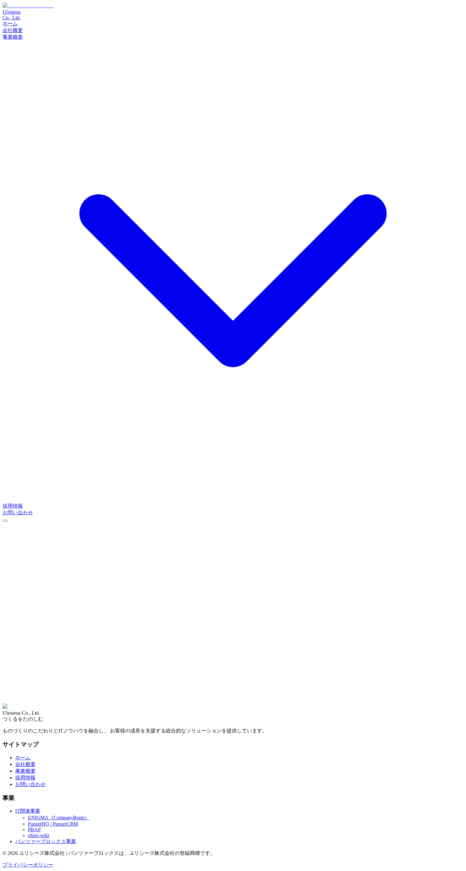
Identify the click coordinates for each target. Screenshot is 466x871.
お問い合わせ (18, 512)
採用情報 (13, 506)
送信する (15, 709)
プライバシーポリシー (28, 865)
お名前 (12, 604)
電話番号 (15, 618)
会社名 (12, 598)
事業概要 (25, 771)
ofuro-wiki (38, 835)
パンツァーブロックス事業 (45, 841)
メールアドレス (22, 611)
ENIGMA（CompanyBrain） (58, 817)
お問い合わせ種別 (25, 624)
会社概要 (13, 30)
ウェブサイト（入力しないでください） (48, 591)
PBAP (34, 829)
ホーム (10, 23)
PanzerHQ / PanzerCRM (53, 824)
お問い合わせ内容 (25, 657)
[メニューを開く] (5, 521)
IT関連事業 (27, 811)
